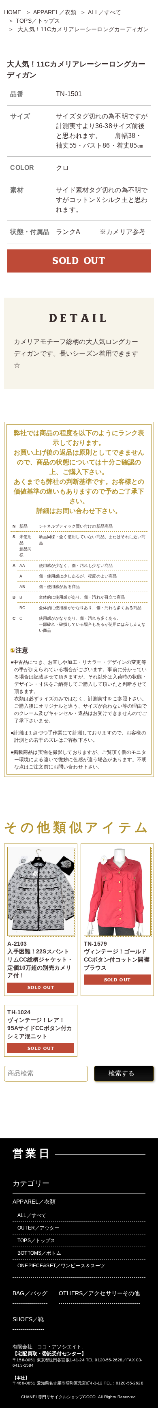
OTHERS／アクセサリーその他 (99, 1293)
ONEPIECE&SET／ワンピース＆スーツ (61, 1265)
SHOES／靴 (28, 1319)
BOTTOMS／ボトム (39, 1253)
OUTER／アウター (38, 1228)
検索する (122, 1073)
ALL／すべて (104, 12)
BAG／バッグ (30, 1293)
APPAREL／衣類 (54, 12)
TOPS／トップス (38, 20)
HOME (12, 12)
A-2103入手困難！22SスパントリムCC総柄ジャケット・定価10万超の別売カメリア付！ (40, 959)
